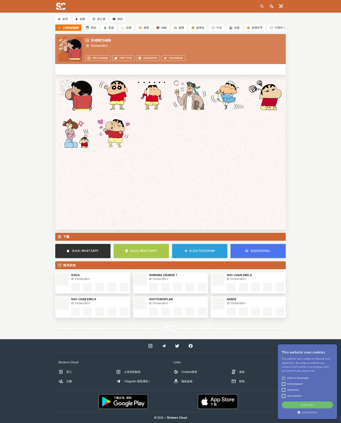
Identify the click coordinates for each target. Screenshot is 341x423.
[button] (271, 6)
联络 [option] (242, 381)
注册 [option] (69, 381)
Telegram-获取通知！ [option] (137, 381)
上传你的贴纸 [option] (132, 371)
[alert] (307, 381)
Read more (309, 370)
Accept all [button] (307, 404)
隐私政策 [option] (187, 381)
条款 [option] (242, 371)
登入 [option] (69, 371)
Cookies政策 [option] (189, 371)
